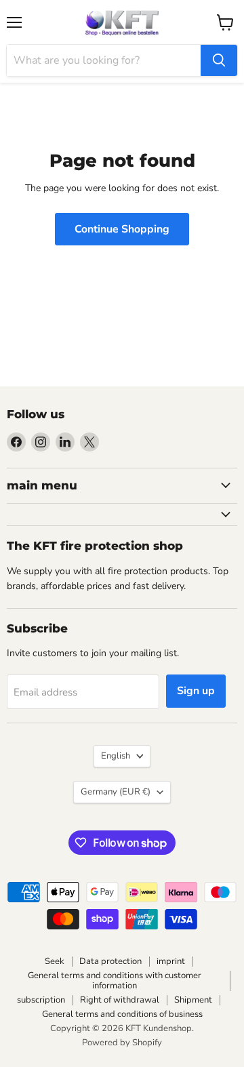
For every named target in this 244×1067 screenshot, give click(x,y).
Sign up (196, 690)
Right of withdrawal (119, 1000)
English (115, 756)
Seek (54, 961)
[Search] (219, 60)
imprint (171, 961)
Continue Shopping (122, 229)
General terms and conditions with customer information (114, 980)
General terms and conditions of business (122, 1014)
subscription (41, 1000)
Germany (115, 792)
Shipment (193, 1000)
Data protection (110, 961)
